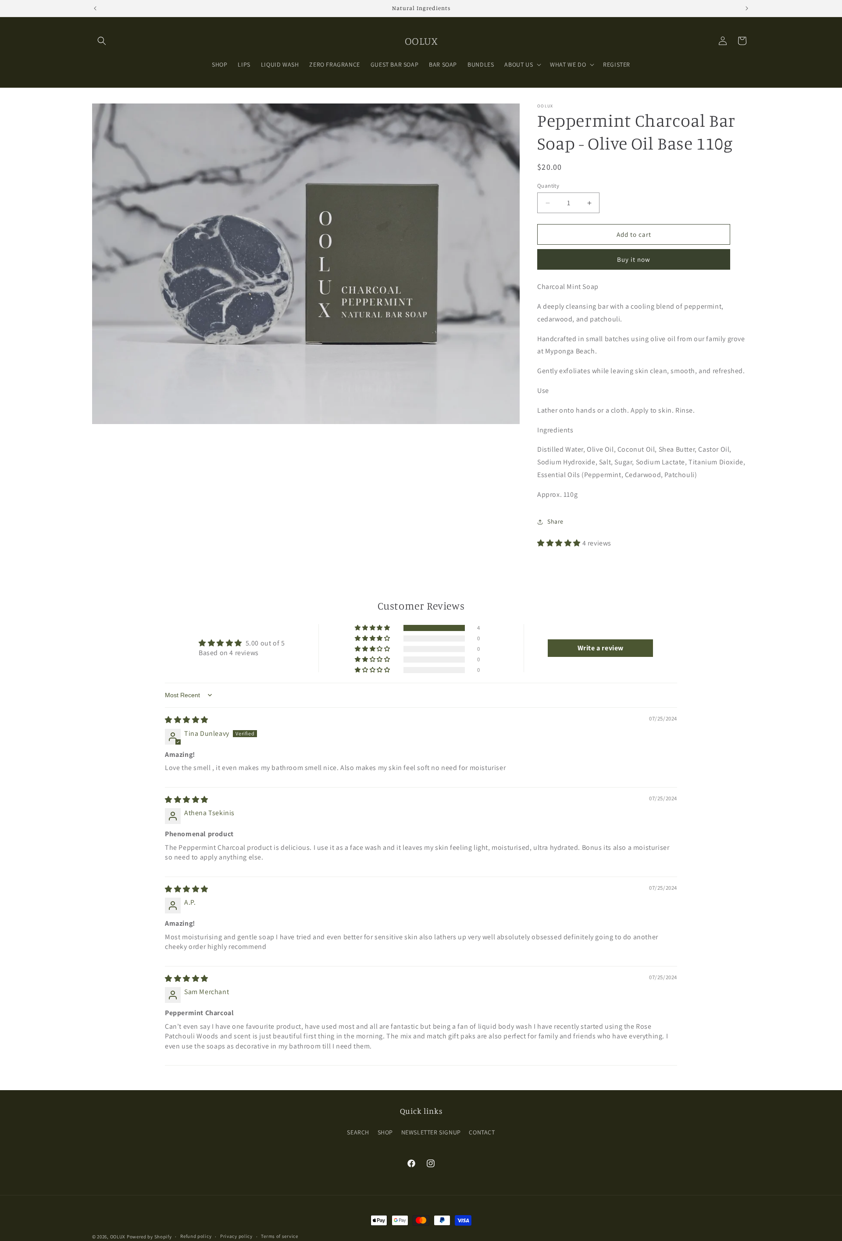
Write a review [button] (601, 648)
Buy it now (633, 259)
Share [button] (555, 521)
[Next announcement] (746, 8)
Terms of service (279, 1236)
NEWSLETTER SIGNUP (431, 1132)
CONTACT (482, 1132)
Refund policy (195, 1236)
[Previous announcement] (95, 8)
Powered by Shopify (149, 1237)
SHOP (385, 1132)
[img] (186, 719)
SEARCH (358, 1132)
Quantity (548, 185)
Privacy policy (236, 1236)
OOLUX (118, 1237)
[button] (101, 40)
